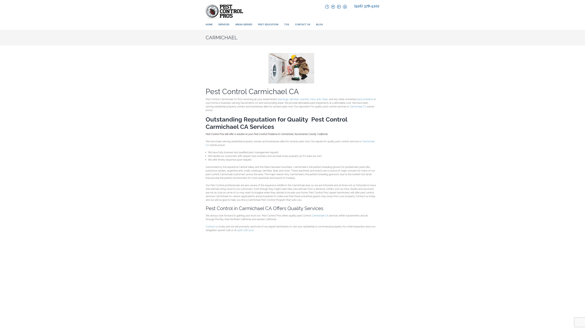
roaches (304, 99)
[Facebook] (327, 7)
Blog (319, 24)
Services (223, 24)
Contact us (212, 226)
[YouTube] (345, 7)
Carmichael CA (357, 106)
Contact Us (302, 24)
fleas (325, 99)
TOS (286, 24)
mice (313, 99)
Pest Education (268, 24)
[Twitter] (333, 7)
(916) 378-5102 (366, 6)
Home (209, 24)
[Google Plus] (339, 7)
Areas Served (243, 24)
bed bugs (283, 99)
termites (294, 99)
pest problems (365, 99)
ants (319, 99)
